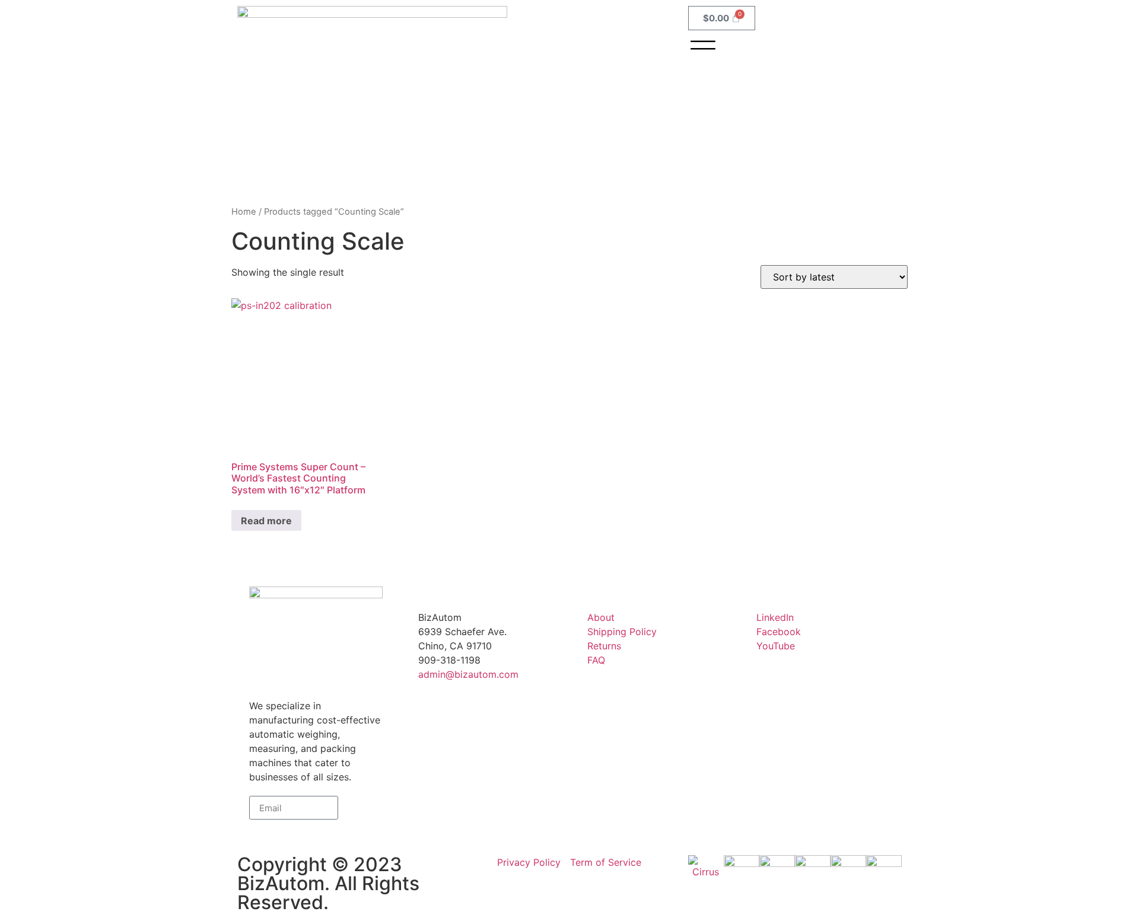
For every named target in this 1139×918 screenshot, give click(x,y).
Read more (266, 521)
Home (243, 211)
